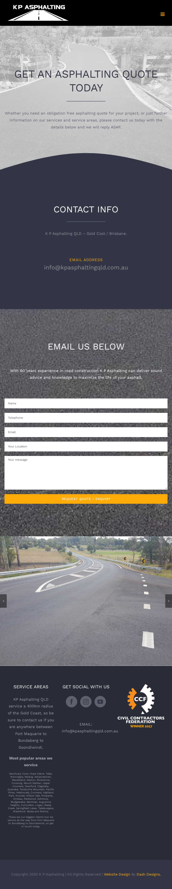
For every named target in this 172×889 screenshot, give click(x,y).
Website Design (117, 874)
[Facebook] (71, 701)
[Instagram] (86, 701)
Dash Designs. (149, 874)
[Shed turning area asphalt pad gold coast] (86, 538)
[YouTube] (100, 701)
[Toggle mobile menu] (163, 14)
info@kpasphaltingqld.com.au (86, 267)
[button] (3, 601)
